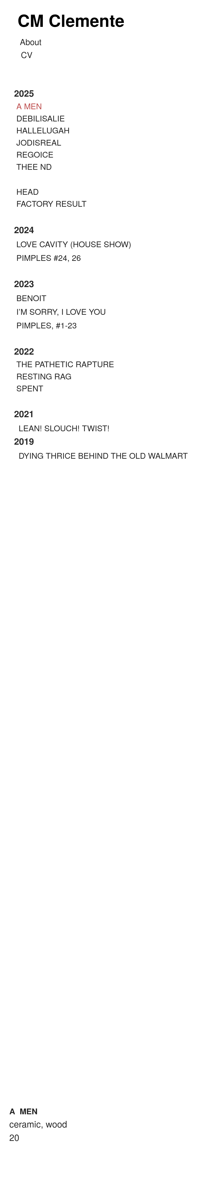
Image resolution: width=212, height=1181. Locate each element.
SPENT (29, 388)
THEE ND (34, 166)
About (30, 41)
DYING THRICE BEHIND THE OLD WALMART (103, 455)
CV (27, 54)
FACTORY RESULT (51, 203)
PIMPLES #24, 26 (47, 257)
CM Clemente (71, 17)
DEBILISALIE (40, 118)
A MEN (29, 106)
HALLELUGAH (43, 130)
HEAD (27, 191)
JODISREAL (38, 142)
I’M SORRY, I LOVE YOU (60, 311)
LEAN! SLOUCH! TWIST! (64, 428)
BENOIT (30, 297)
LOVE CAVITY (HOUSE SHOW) (72, 244)
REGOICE (34, 154)
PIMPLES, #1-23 (45, 325)
